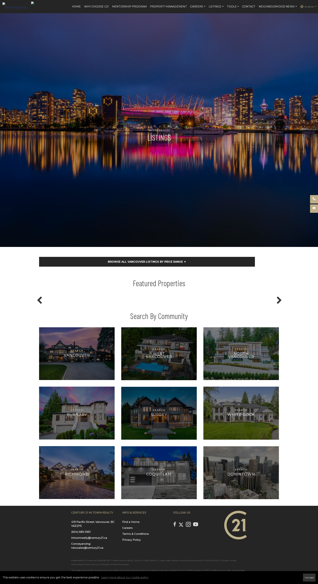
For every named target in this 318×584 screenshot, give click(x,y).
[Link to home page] (16, 7)
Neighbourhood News (278, 8)
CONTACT (248, 6)
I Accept (309, 577)
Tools (233, 8)
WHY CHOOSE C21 (96, 6)
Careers (198, 8)
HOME (76, 6)
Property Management (168, 6)
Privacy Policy (131, 539)
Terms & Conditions (135, 533)
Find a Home (130, 522)
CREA (207, 570)
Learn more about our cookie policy (124, 577)
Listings (216, 8)
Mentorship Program (129, 6)
